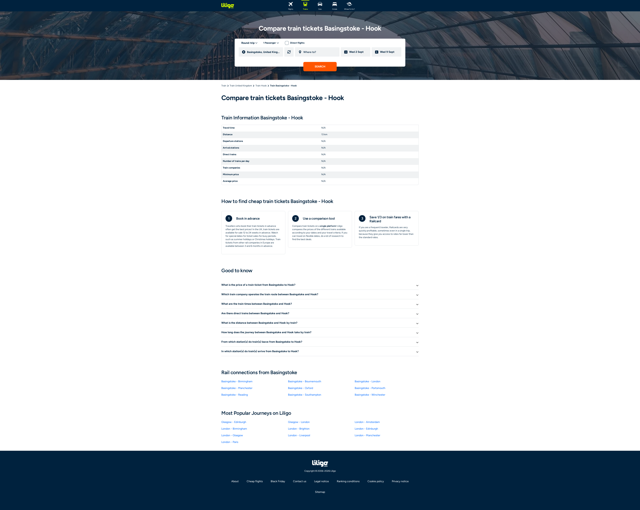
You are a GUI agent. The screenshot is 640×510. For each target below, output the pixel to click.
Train (223, 85)
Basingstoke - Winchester (370, 394)
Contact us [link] (299, 481)
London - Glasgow (232, 435)
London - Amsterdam (367, 422)
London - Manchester (367, 435)
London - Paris (229, 442)
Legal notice (321, 481)
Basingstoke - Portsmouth (370, 388)
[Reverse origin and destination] (289, 52)
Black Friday (278, 481)
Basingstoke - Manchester (236, 388)
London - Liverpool (299, 435)
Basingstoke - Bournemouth (304, 381)
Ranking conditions (348, 481)
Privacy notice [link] (400, 481)
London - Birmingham (234, 428)
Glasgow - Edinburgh (233, 422)
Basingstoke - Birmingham (236, 381)
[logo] (227, 5)
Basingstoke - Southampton (304, 394)
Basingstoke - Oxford (300, 388)
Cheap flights (255, 481)
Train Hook (261, 85)
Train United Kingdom (241, 85)
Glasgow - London (299, 422)
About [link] (235, 481)
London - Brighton (299, 428)
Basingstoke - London (367, 381)
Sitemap (320, 492)
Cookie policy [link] (376, 481)
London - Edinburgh (366, 428)
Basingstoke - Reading (234, 394)
